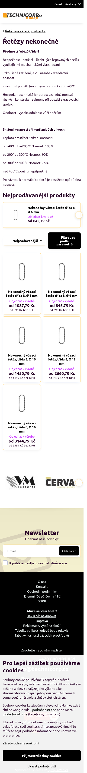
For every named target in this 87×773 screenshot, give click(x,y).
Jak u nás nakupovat (41, 616)
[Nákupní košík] (66, 15)
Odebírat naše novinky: (41, 539)
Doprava (42, 620)
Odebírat (69, 551)
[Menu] (78, 15)
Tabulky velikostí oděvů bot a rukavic (41, 630)
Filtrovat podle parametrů (65, 240)
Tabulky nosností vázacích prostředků (42, 635)
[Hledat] (55, 15)
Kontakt (42, 586)
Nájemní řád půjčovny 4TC (42, 596)
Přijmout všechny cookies (41, 755)
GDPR (42, 601)
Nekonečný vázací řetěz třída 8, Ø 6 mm (51, 210)
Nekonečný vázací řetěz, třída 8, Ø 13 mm (62, 359)
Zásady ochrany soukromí (21, 743)
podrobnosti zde (44, 709)
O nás (42, 581)
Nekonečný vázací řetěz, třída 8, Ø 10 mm (22, 359)
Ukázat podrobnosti (41, 766)
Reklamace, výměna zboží (42, 625)
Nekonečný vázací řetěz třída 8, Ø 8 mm (22, 293)
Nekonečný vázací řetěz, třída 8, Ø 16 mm (22, 427)
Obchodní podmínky (42, 591)
